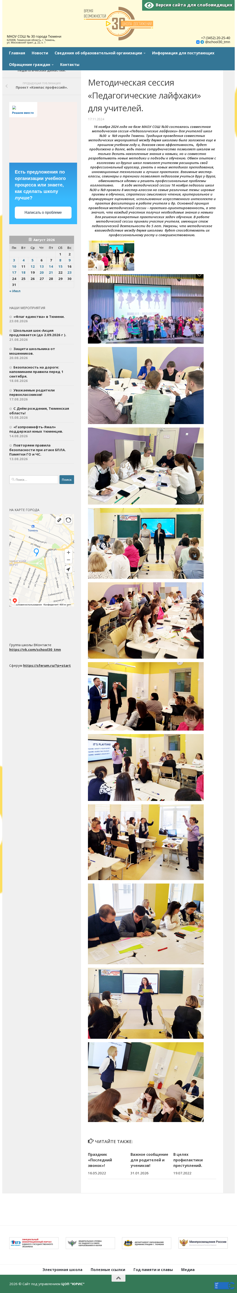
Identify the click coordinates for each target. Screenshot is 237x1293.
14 (51, 266)
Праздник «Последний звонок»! (100, 1160)
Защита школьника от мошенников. (32, 351)
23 (69, 272)
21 (51, 272)
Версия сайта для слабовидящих (193, 5)
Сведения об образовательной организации (98, 53)
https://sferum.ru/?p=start (47, 665)
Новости (40, 53)
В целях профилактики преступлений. (188, 1160)
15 (60, 266)
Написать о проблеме (43, 212)
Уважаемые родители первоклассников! (32, 392)
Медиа (188, 1269)
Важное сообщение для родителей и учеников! (149, 1160)
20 (42, 272)
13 (42, 266)
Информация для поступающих (183, 53)
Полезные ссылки (108, 1269)
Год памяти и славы (153, 1269)
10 (14, 266)
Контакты (69, 64)
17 (14, 272)
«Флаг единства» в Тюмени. (39, 316)
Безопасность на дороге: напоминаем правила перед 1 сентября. (36, 371)
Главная (17, 53)
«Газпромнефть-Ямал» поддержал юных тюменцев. (36, 429)
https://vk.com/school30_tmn (35, 649)
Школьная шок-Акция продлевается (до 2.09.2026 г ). (37, 332)
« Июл (14, 290)
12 (33, 266)
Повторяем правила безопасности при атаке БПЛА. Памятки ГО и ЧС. (37, 449)
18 (23, 272)
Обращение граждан (29, 64)
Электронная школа (62, 1269)
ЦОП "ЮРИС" (72, 1283)
